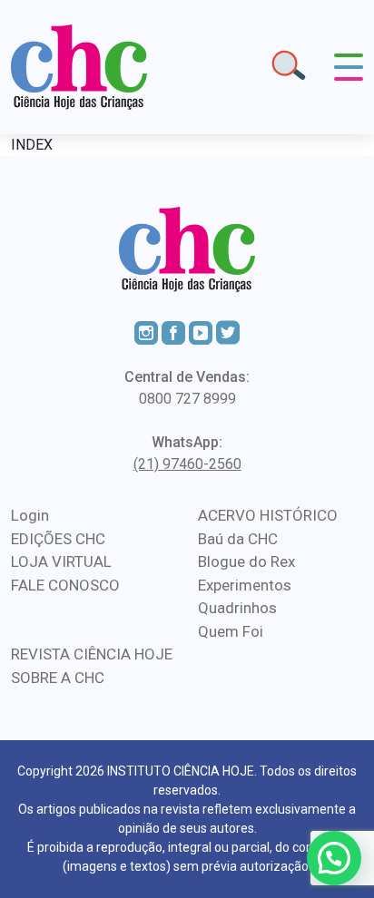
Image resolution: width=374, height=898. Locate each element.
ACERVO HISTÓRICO (268, 515)
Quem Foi (230, 631)
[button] (334, 858)
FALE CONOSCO (65, 585)
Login (30, 515)
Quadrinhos (237, 608)
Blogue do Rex (246, 561)
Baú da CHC (238, 539)
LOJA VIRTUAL (61, 561)
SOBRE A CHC (57, 678)
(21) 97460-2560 (187, 464)
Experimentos (244, 585)
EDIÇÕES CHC (58, 539)
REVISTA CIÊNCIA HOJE (91, 654)
